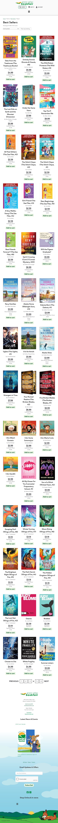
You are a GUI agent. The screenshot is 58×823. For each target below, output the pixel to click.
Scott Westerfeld (11, 356)
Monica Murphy (29, 491)
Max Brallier (8, 119)
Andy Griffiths (9, 68)
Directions (29, 712)
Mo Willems (47, 254)
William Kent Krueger (29, 264)
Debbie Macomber (11, 306)
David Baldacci (11, 397)
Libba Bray (29, 113)
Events (33, 762)
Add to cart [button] (10, 79)
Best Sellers (13, 18)
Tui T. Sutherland (11, 534)
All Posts (25, 762)
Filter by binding (25, 29)
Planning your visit (29, 714)
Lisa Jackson (11, 664)
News (29, 762)
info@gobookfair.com (29, 705)
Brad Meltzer (11, 442)
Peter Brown (48, 70)
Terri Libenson (29, 67)
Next (46, 681)
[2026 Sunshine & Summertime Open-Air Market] (29, 741)
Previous (14, 681)
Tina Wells (11, 156)
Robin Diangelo (29, 664)
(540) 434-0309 (29, 704)
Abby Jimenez (48, 116)
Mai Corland (29, 407)
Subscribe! (29, 785)
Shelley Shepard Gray (29, 354)
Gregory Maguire (48, 487)
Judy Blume (29, 621)
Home (4, 18)
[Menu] (29, 12)
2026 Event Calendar (20, 724)
